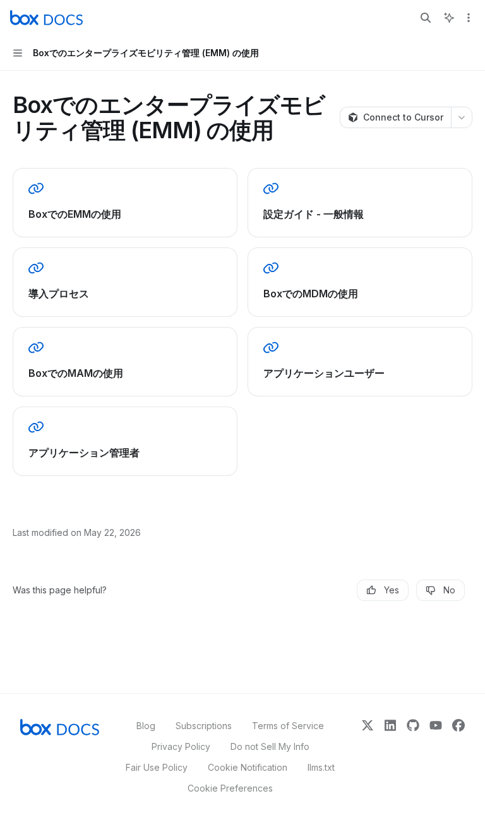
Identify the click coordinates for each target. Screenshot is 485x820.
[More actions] (468, 18)
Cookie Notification (247, 767)
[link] (125, 202)
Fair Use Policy (157, 767)
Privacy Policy (181, 746)
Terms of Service (288, 725)
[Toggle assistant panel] (449, 17)
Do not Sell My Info (270, 746)
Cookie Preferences (230, 788)
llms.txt (321, 767)
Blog (145, 725)
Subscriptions (204, 725)
